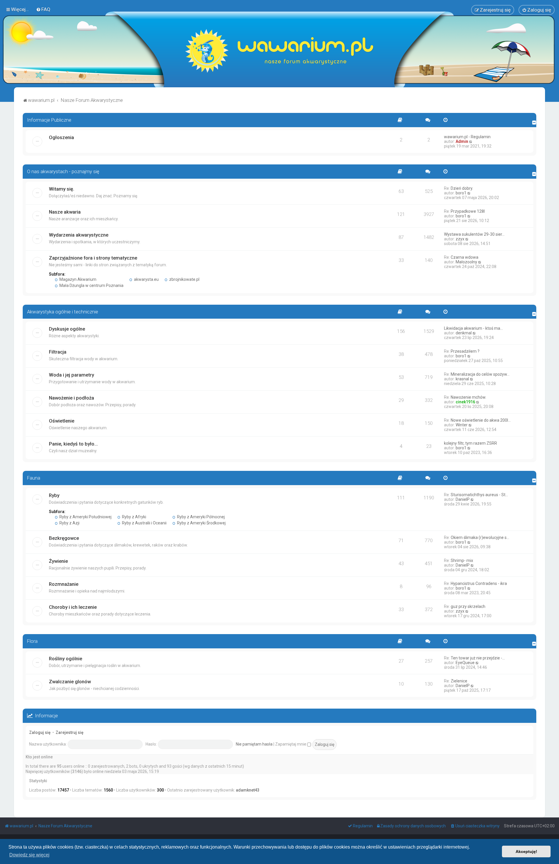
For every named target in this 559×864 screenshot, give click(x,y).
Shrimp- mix (462, 560)
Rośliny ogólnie (65, 658)
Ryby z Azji (69, 523)
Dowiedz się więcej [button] (29, 854)
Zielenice (459, 681)
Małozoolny (466, 262)
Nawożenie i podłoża (71, 398)
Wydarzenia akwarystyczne (78, 235)
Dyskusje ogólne (67, 329)
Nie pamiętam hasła (254, 744)
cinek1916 (465, 402)
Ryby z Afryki (133, 517)
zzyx (460, 239)
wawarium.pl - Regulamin (467, 136)
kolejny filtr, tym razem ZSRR (470, 443)
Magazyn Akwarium (77, 279)
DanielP (463, 499)
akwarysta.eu (146, 279)
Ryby (54, 495)
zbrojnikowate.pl (183, 279)
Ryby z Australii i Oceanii (144, 523)
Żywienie (58, 561)
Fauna (33, 478)
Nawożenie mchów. (468, 397)
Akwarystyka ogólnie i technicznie (62, 312)
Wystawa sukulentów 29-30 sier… (474, 234)
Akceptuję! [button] (526, 851)
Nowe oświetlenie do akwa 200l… (481, 420)
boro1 (461, 193)
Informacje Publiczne (49, 120)
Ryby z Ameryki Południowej (85, 517)
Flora (32, 641)
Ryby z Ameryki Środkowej (201, 523)
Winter (462, 425)
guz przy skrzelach (468, 606)
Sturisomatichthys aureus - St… (479, 494)
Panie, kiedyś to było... (73, 444)
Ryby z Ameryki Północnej (200, 517)
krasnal (462, 379)
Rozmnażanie (63, 584)
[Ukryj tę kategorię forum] (534, 122)
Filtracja (57, 352)
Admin (462, 141)
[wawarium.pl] (279, 51)
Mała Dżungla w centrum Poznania (91, 285)
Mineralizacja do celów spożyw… (480, 374)
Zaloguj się (40, 732)
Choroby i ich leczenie (73, 607)
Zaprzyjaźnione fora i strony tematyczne (93, 258)
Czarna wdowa (464, 257)
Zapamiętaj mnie (291, 744)
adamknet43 (247, 790)
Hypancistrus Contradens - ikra (479, 583)
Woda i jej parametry (71, 375)
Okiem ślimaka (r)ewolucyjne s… (480, 537)
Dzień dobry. (462, 188)
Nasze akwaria (65, 212)
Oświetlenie (61, 421)
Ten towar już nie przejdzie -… (478, 658)
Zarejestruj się (70, 732)
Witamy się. (61, 189)
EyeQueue (465, 662)
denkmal (464, 333)
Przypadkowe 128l (468, 211)
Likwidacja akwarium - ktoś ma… (473, 328)
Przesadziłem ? (465, 351)
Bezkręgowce (64, 538)
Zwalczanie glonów (70, 681)
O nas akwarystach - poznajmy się (63, 171)
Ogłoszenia (61, 137)
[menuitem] (43, 9)
